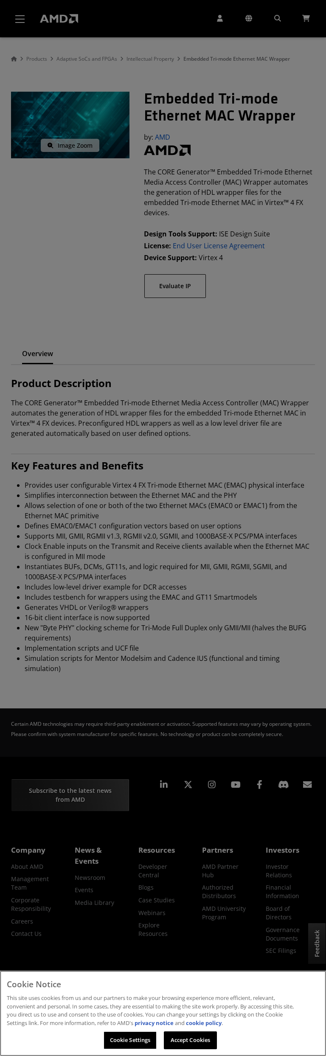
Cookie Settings (130, 1040)
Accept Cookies (191, 1040)
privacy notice (154, 1023)
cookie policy (204, 1023)
